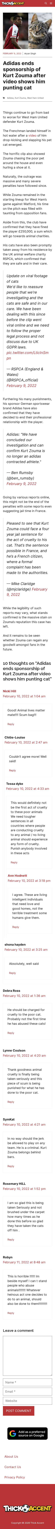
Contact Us (12, 1467)
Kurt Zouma (20, 98)
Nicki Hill (9, 691)
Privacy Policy (14, 1477)
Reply (10, 724)
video (32, 135)
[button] (45, 3)
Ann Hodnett (17, 875)
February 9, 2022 (21, 385)
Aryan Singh (30, 53)
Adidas (10, 98)
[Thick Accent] (12, 3)
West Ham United (35, 98)
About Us (11, 1456)
